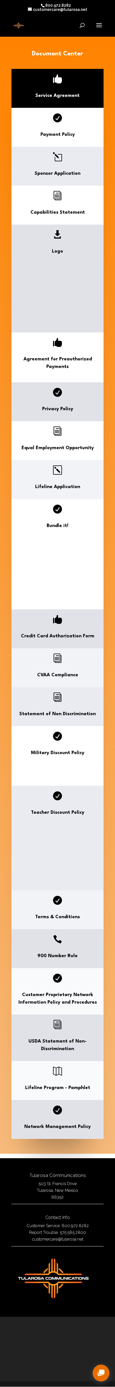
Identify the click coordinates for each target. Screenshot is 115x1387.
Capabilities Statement (57, 212)
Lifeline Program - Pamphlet (57, 1087)
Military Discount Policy (57, 752)
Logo (57, 251)
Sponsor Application (57, 173)
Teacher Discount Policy (57, 812)
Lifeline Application (57, 486)
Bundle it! (57, 525)
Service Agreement (57, 95)
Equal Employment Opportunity (57, 448)
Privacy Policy (57, 409)
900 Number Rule (57, 956)
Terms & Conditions (57, 917)
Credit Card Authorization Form (57, 636)
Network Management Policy (57, 1126)
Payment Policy (57, 134)
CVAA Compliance (57, 675)
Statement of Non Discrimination (57, 714)
